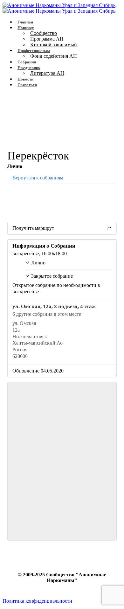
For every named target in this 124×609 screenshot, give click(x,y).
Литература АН (47, 73)
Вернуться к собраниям (37, 177)
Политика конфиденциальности (37, 601)
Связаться (27, 84)
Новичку (25, 27)
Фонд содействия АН (53, 56)
